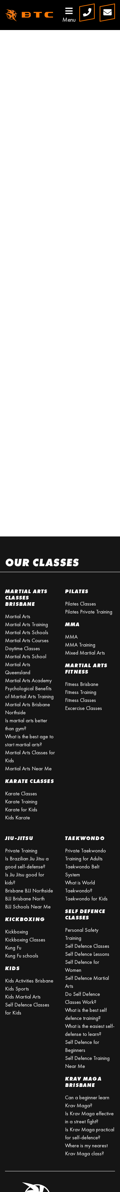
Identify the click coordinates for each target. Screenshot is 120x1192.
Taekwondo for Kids (86, 898)
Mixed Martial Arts (85, 652)
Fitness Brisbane (81, 684)
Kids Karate (17, 817)
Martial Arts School (25, 656)
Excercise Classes (83, 708)
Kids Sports (17, 988)
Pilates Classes (80, 603)
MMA (71, 636)
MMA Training (80, 644)
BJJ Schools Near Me (28, 906)
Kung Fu (13, 947)
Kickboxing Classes (25, 939)
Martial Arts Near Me (28, 768)
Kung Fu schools (21, 955)
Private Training (21, 850)
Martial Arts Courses (27, 640)
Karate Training (21, 801)
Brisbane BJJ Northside (29, 890)
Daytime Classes (22, 648)
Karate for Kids (21, 809)
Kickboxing (16, 931)
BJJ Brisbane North (25, 898)
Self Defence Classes (87, 945)
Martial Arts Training (26, 624)
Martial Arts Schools (26, 632)
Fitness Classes (80, 700)
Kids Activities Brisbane (29, 980)
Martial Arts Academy (28, 680)
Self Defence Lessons (87, 953)
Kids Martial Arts (23, 996)
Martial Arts (17, 616)
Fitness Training (80, 692)
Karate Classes (21, 793)
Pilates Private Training (88, 611)
